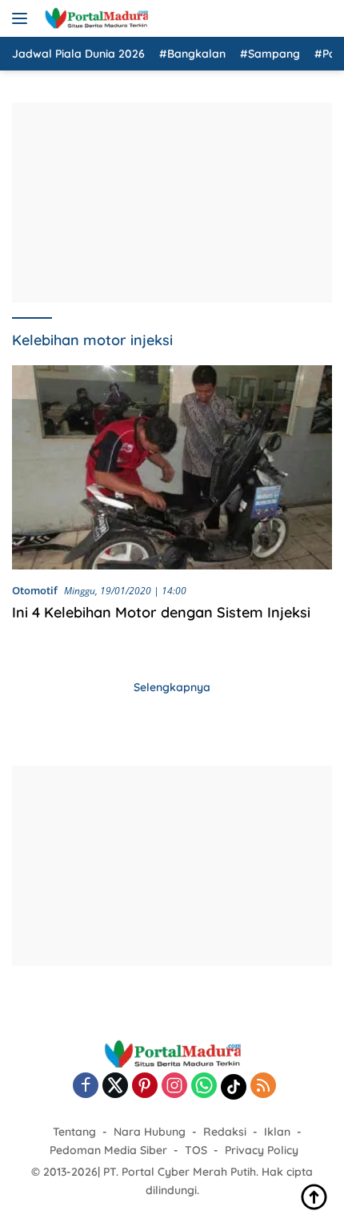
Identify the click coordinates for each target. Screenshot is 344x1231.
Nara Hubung (150, 1131)
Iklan (277, 1131)
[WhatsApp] (204, 1086)
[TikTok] (233, 1087)
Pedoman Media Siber (108, 1150)
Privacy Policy (261, 1150)
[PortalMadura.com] (94, 18)
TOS (196, 1150)
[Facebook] (85, 1086)
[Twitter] (115, 1086)
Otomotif (35, 590)
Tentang (74, 1131)
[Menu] (23, 18)
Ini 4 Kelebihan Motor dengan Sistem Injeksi (161, 612)
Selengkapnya (172, 687)
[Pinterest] (145, 1086)
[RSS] (263, 1086)
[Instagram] (174, 1086)
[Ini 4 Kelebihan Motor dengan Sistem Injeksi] (172, 467)
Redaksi (224, 1131)
